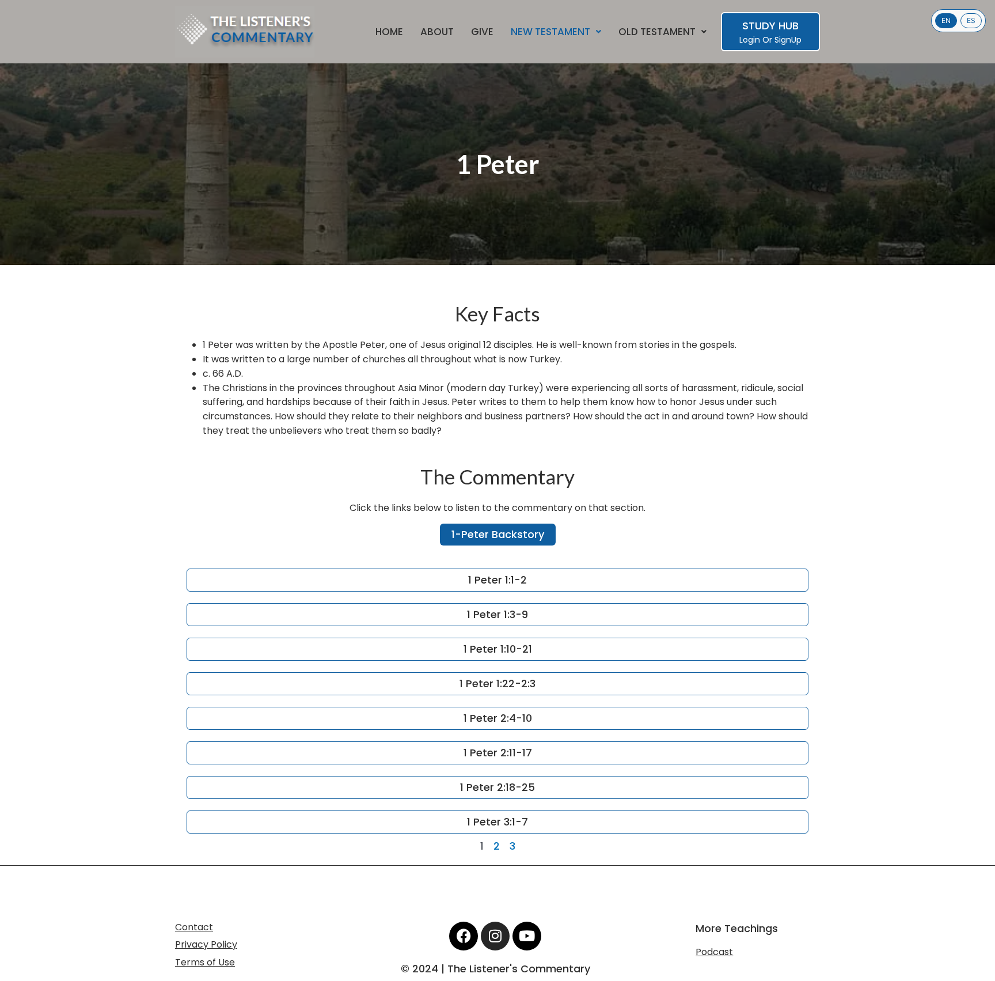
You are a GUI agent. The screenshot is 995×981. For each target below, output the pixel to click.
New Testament (550, 32)
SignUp (788, 40)
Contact (194, 927)
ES (971, 20)
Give (482, 32)
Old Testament (657, 32)
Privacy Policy (206, 944)
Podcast (714, 952)
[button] (556, 32)
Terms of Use (205, 962)
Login (749, 40)
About (437, 32)
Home (389, 32)
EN (946, 20)
